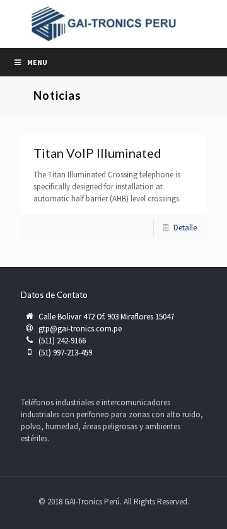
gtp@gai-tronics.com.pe (80, 328)
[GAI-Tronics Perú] (113, 23)
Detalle (185, 227)
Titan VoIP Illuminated (97, 152)
